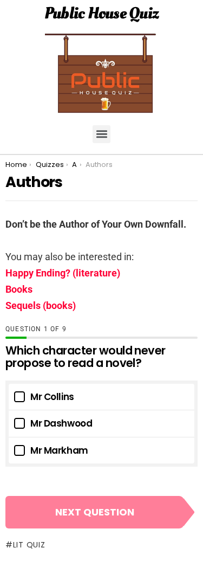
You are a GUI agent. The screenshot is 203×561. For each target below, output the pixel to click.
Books (18, 289)
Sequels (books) (40, 305)
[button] (101, 134)
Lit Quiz (29, 544)
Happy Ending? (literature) (62, 273)
